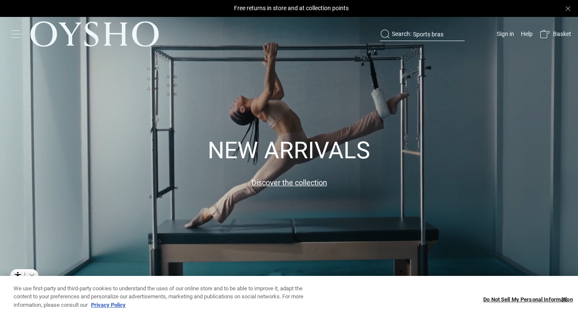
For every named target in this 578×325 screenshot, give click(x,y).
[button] (555, 34)
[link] (504, 34)
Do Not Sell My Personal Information (528, 300)
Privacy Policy (108, 305)
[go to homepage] (94, 34)
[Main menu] (17, 34)
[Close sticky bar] (568, 8)
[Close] (564, 299)
